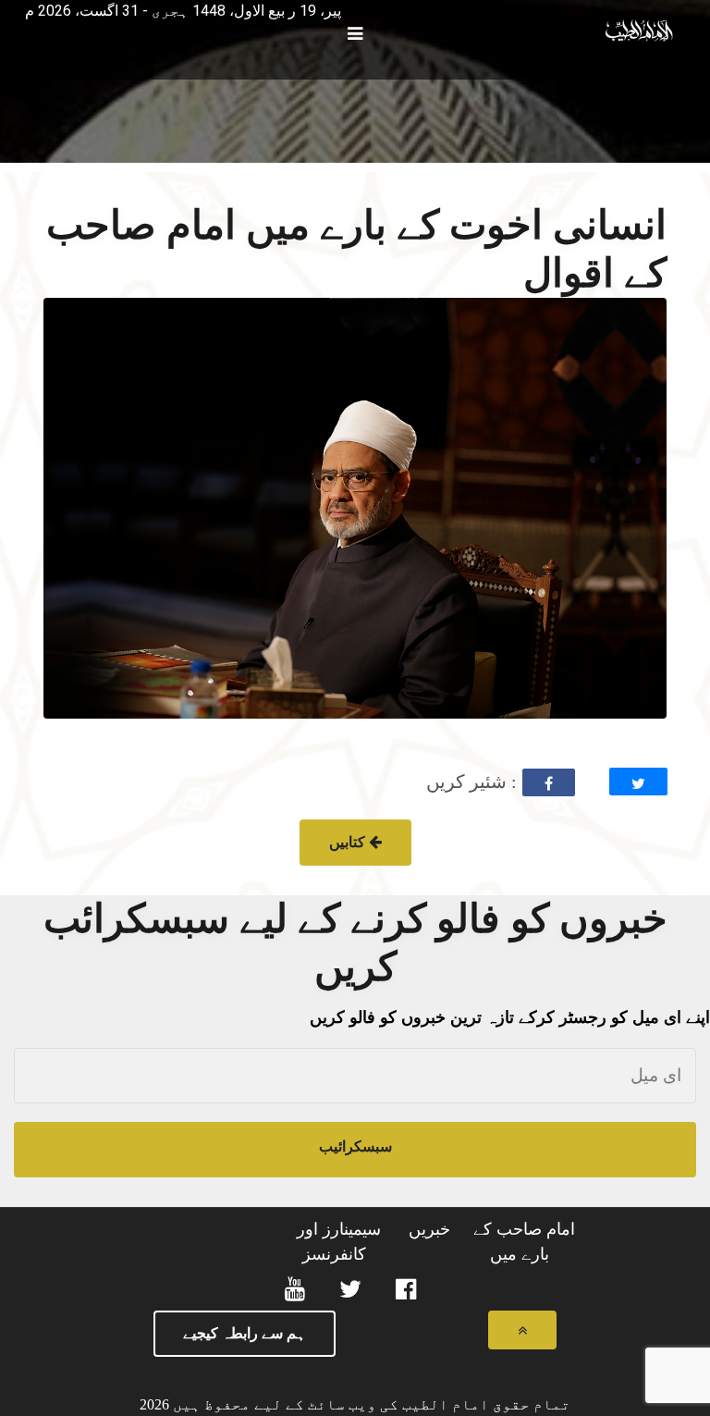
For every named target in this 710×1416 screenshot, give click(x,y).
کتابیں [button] (349, 842)
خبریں (429, 1229)
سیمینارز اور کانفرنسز (339, 1241)
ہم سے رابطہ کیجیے (244, 1333)
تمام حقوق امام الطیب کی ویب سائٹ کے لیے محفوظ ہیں (369, 1404)
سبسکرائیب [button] (355, 1146)
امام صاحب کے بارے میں (524, 1241)
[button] (17, 5)
